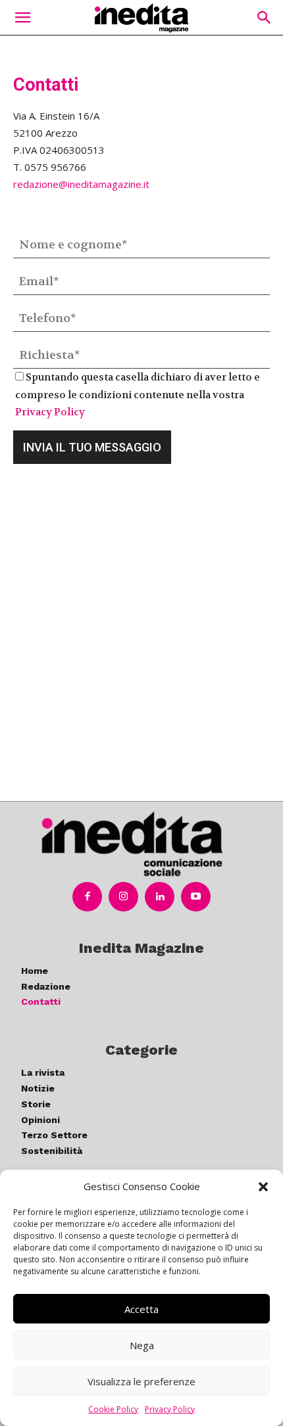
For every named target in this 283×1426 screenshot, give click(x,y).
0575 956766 (55, 166)
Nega (142, 1345)
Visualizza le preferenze (141, 1381)
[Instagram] (123, 896)
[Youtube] (196, 896)
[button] (263, 1186)
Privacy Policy (170, 1409)
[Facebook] (87, 896)
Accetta (141, 1309)
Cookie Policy (113, 1409)
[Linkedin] (159, 896)
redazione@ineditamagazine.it (81, 184)
